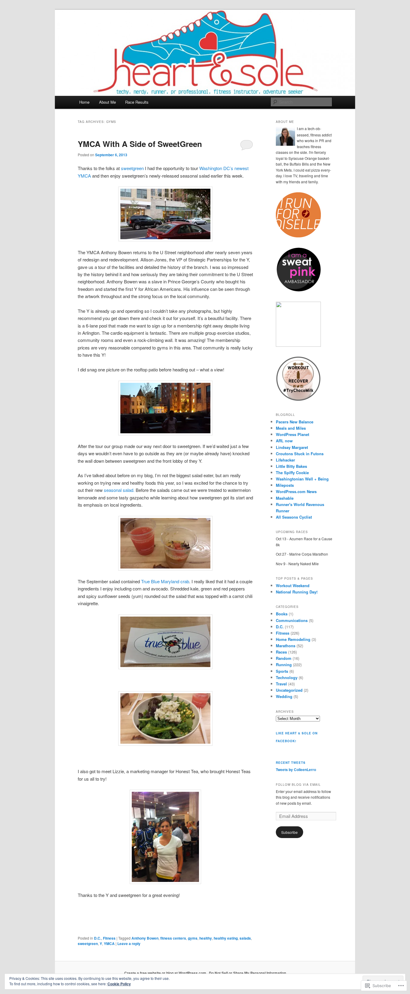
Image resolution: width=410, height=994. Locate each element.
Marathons (285, 645)
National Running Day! (297, 592)
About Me (107, 102)
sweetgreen (132, 168)
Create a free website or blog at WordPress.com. (165, 973)
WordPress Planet (292, 434)
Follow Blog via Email (298, 784)
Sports (282, 671)
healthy (205, 938)
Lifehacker (285, 460)
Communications (292, 620)
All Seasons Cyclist (294, 517)
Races (281, 652)
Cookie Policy (119, 983)
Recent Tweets (291, 763)
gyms (192, 938)
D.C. (97, 938)
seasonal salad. (119, 490)
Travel (281, 684)
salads (245, 938)
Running (284, 664)
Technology (286, 677)
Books (282, 614)
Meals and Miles (291, 428)
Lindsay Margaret (292, 447)
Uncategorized (289, 690)
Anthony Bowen (144, 938)
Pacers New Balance (294, 422)
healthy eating (226, 938)
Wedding (284, 696)
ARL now (284, 441)
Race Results (137, 102)
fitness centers (173, 938)
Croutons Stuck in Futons (300, 453)
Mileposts (285, 485)
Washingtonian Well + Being (302, 479)
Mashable (285, 498)
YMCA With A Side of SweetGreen (140, 143)
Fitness (109, 938)
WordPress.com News (296, 491)
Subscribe (289, 832)
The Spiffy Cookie (292, 472)
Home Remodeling (293, 639)
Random (283, 658)
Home (84, 102)
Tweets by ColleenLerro (296, 769)
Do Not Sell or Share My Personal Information (247, 973)
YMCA (109, 943)
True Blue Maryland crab (165, 581)
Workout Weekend (292, 585)
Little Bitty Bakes (291, 466)
